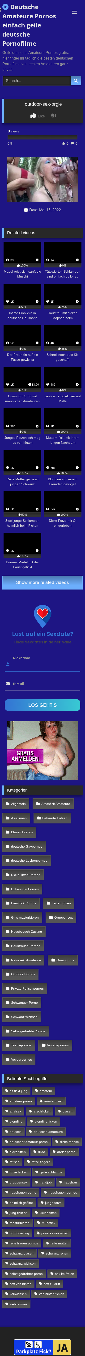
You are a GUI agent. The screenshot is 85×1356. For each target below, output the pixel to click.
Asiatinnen (19, 818)
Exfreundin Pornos (25, 889)
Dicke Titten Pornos (25, 875)
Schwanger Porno (24, 1002)
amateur (46, 1091)
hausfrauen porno (23, 1192)
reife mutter (59, 1243)
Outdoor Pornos (23, 974)
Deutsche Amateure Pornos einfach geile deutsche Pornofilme (29, 25)
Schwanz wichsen (24, 1017)
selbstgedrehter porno (26, 1274)
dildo (41, 1152)
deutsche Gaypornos (26, 846)
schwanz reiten (57, 1253)
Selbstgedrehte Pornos (28, 1031)
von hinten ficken (51, 1294)
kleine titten (48, 1213)
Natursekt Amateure (26, 960)
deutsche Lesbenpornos (29, 860)
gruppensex (18, 1182)
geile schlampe (51, 1172)
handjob (46, 1182)
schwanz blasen (22, 1253)
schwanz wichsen (23, 1263)
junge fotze (53, 1203)
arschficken (42, 1111)
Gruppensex (63, 917)
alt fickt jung (18, 1091)
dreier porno (66, 1152)
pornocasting (19, 1233)
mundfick (48, 1223)
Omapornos (65, 960)
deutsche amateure (48, 1132)
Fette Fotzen (61, 903)
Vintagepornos (58, 1045)
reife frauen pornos (24, 1243)
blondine (16, 1121)
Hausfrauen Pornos (25, 946)
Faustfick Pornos (23, 903)
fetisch (14, 1162)
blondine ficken (46, 1121)
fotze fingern (41, 1162)
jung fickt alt (18, 1213)
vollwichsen (18, 1294)
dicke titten (18, 1152)
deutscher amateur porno (29, 1142)
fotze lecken (19, 1172)
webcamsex (18, 1304)
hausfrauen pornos (63, 1192)
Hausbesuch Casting (26, 931)
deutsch (15, 1132)
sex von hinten (20, 1284)
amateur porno (21, 1101)
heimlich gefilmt (21, 1203)
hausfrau (70, 1182)
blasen (67, 1111)
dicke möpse (69, 1142)
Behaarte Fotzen (54, 818)
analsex (15, 1111)
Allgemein (18, 804)
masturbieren (20, 1223)
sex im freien (64, 1274)
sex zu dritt (52, 1284)
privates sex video (54, 1233)
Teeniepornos (21, 1045)
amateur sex (53, 1101)
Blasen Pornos (22, 832)
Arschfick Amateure (55, 804)
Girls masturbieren (25, 917)
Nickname (21, 657)
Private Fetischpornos (27, 988)
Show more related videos (42, 582)
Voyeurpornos (21, 1059)
